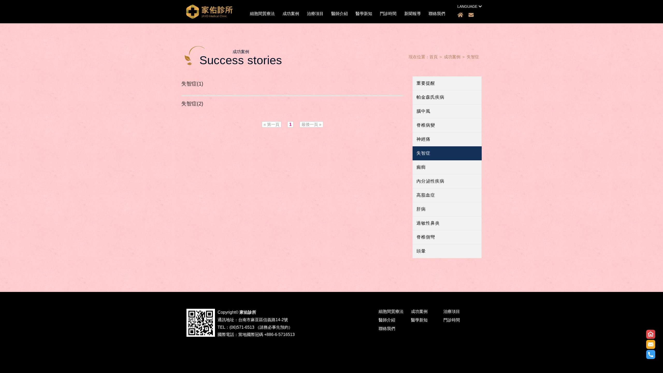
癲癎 (421, 167)
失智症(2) (192, 103)
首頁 (433, 57)
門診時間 (388, 13)
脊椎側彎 (425, 237)
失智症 (473, 57)
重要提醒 (425, 83)
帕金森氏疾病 (430, 97)
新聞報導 (412, 13)
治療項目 (315, 13)
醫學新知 (364, 13)
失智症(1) (192, 84)
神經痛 (423, 139)
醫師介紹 (339, 13)
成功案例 (291, 13)
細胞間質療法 (262, 13)
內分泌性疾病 (430, 181)
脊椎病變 (425, 125)
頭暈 (421, 251)
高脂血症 (425, 195)
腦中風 (423, 111)
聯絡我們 (437, 13)
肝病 (421, 209)
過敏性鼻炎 (428, 223)
